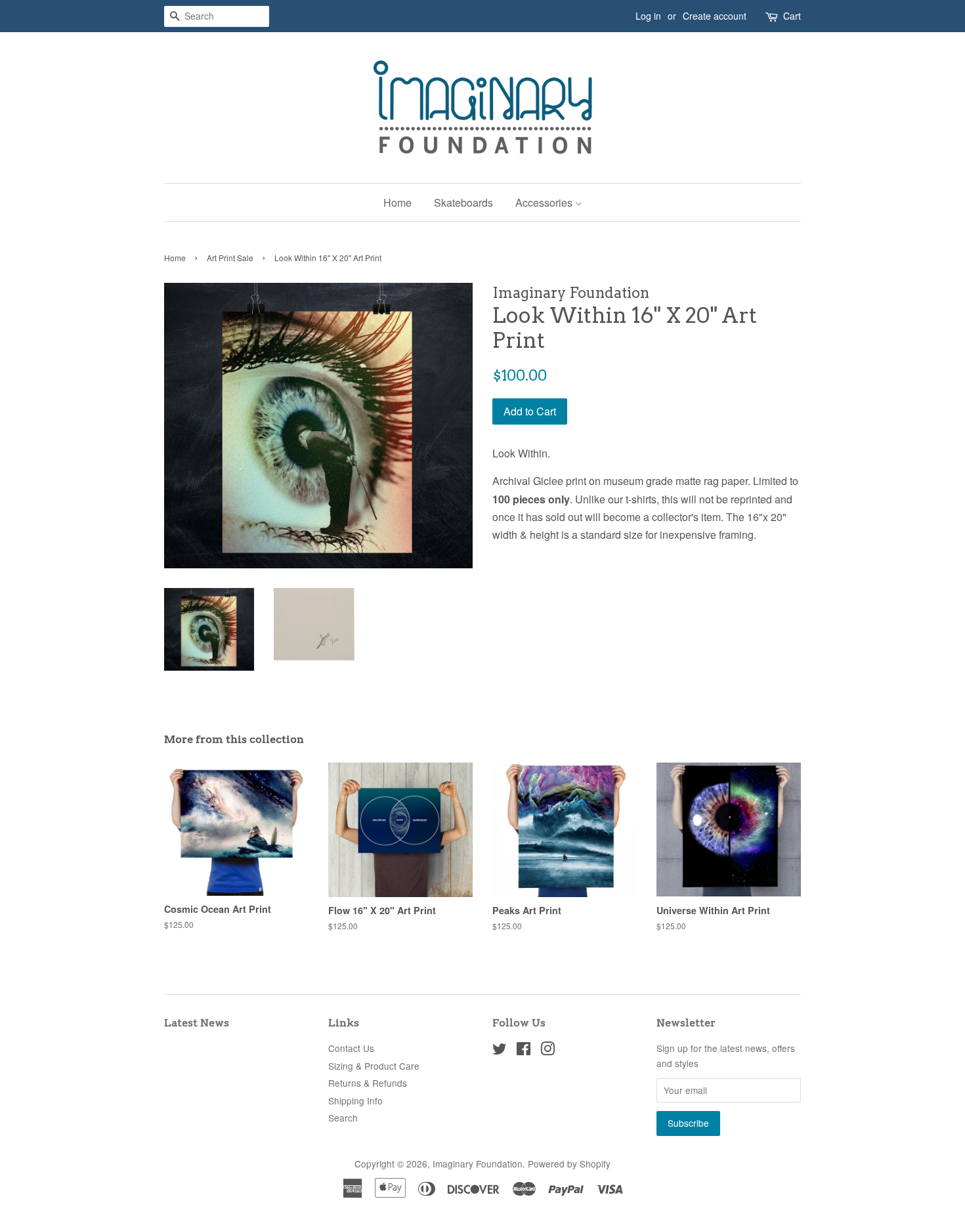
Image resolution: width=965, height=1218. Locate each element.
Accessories (545, 202)
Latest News (196, 1023)
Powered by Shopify (569, 1163)
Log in (648, 15)
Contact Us (351, 1048)
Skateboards (463, 202)
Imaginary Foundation (478, 1163)
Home (397, 202)
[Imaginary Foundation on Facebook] (523, 1050)
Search (343, 1117)
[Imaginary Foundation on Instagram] (547, 1050)
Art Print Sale (230, 257)
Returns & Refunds (367, 1082)
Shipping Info (355, 1100)
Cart (792, 15)
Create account (714, 15)
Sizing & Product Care (373, 1065)
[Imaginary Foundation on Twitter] (499, 1050)
